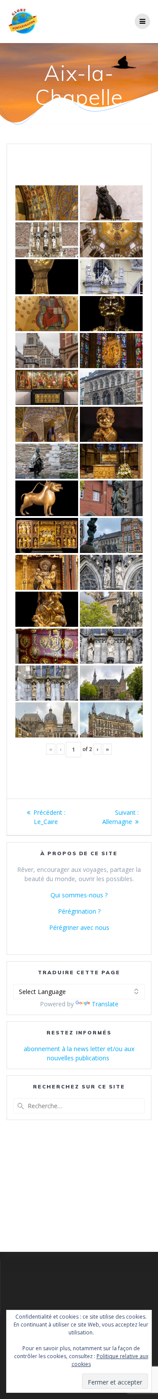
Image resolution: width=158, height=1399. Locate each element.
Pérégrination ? (79, 911)
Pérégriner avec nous (79, 927)
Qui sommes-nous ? (79, 895)
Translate (105, 1004)
